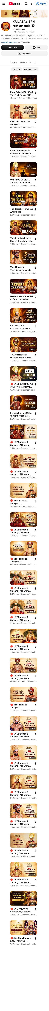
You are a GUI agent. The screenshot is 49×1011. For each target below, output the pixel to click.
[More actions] (35, 92)
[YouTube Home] (15, 3)
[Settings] (31, 3)
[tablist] (25, 62)
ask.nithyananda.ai (10, 42)
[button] (35, 62)
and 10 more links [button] (24, 42)
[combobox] (16, 69)
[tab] (14, 62)
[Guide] (3, 3)
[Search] (26, 3)
